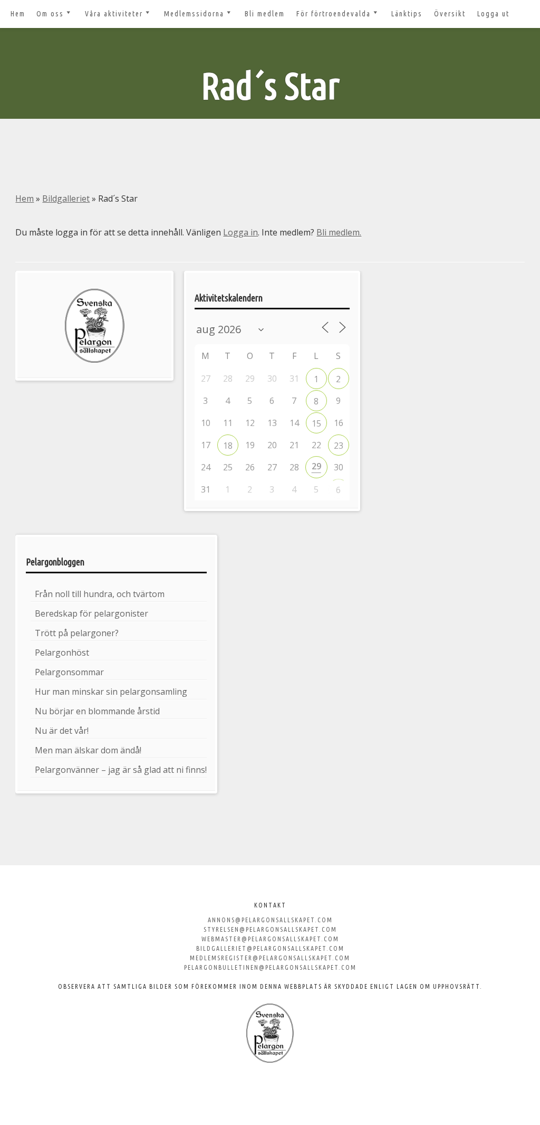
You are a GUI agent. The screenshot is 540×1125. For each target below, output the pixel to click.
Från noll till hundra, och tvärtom (100, 594)
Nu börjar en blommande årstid (97, 711)
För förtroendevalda (333, 14)
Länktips (406, 14)
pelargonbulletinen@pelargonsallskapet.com (270, 967)
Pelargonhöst (62, 652)
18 (228, 445)
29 (316, 466)
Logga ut (493, 14)
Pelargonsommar (69, 672)
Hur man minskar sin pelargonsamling (111, 691)
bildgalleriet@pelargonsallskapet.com (270, 948)
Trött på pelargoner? (77, 633)
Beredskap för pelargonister (91, 613)
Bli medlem (265, 14)
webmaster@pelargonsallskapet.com (270, 938)
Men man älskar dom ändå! (88, 750)
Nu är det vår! (62, 730)
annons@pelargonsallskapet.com (270, 919)
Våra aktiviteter (114, 14)
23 (338, 445)
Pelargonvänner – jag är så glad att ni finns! (121, 770)
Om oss (50, 14)
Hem (18, 14)
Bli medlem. (338, 232)
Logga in (240, 232)
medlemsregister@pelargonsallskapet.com (270, 957)
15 (316, 423)
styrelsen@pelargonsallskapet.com (270, 929)
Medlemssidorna (194, 14)
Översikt (450, 14)
